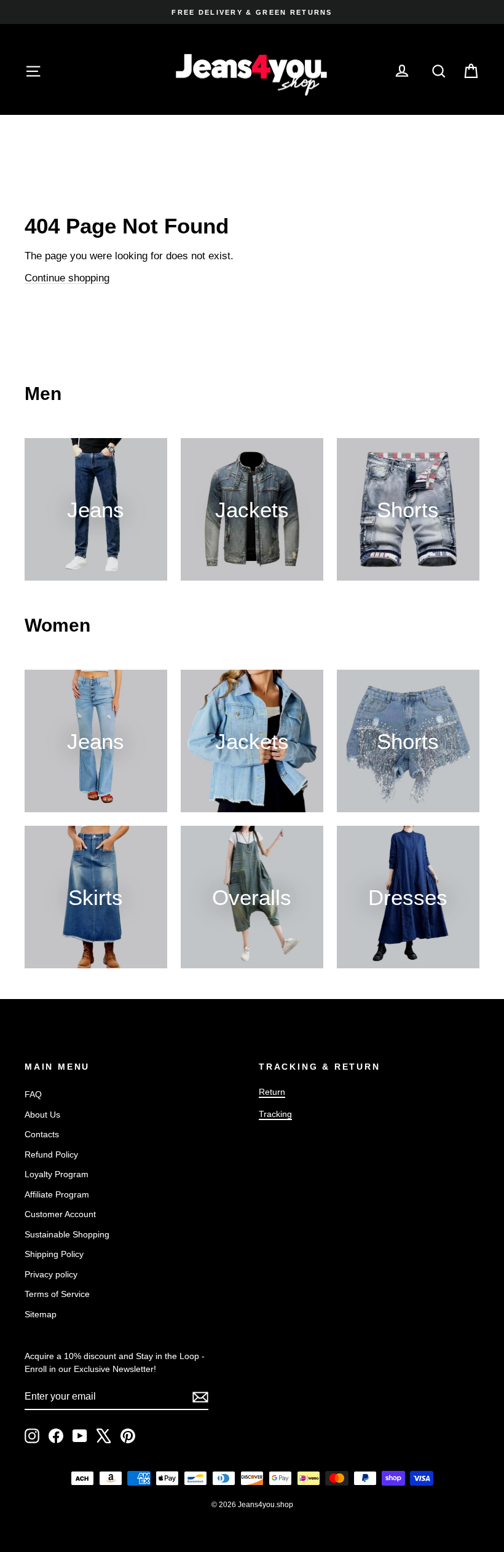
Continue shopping (67, 278)
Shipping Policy (54, 1254)
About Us (42, 1114)
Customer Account (60, 1214)
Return (272, 1092)
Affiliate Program (57, 1194)
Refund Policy (51, 1154)
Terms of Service (57, 1294)
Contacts (42, 1134)
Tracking (275, 1114)
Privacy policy (51, 1274)
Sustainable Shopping (67, 1234)
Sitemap (41, 1314)
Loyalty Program (57, 1174)
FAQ (33, 1094)
